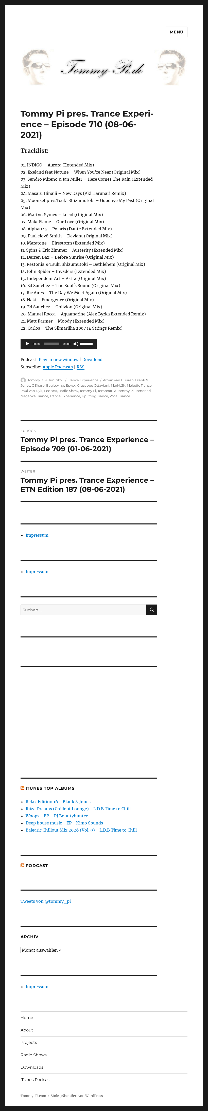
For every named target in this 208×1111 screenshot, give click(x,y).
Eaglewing (55, 385)
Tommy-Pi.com (33, 1096)
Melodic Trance (139, 385)
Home (27, 1017)
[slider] (87, 343)
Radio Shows (34, 1054)
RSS (80, 366)
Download (92, 359)
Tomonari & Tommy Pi (116, 391)
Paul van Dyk (31, 391)
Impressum (37, 535)
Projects (29, 1042)
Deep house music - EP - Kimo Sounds (64, 822)
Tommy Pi (88, 391)
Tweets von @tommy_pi (46, 901)
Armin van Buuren (118, 380)
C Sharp (38, 385)
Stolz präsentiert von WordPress (77, 1096)
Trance (42, 396)
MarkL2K (118, 385)
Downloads (32, 1067)
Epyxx (71, 385)
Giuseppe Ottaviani (93, 385)
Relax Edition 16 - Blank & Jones (58, 801)
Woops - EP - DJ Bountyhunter (57, 815)
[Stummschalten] (75, 343)
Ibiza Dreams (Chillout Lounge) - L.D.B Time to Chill (78, 808)
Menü (177, 32)
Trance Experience (83, 380)
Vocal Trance (120, 396)
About (27, 1030)
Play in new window (58, 359)
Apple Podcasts (58, 366)
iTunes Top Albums (50, 788)
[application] (59, 344)
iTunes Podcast (36, 1079)
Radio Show (68, 391)
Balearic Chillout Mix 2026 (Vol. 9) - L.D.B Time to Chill (81, 830)
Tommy (34, 380)
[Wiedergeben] (27, 343)
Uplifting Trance (95, 396)
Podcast (50, 391)
